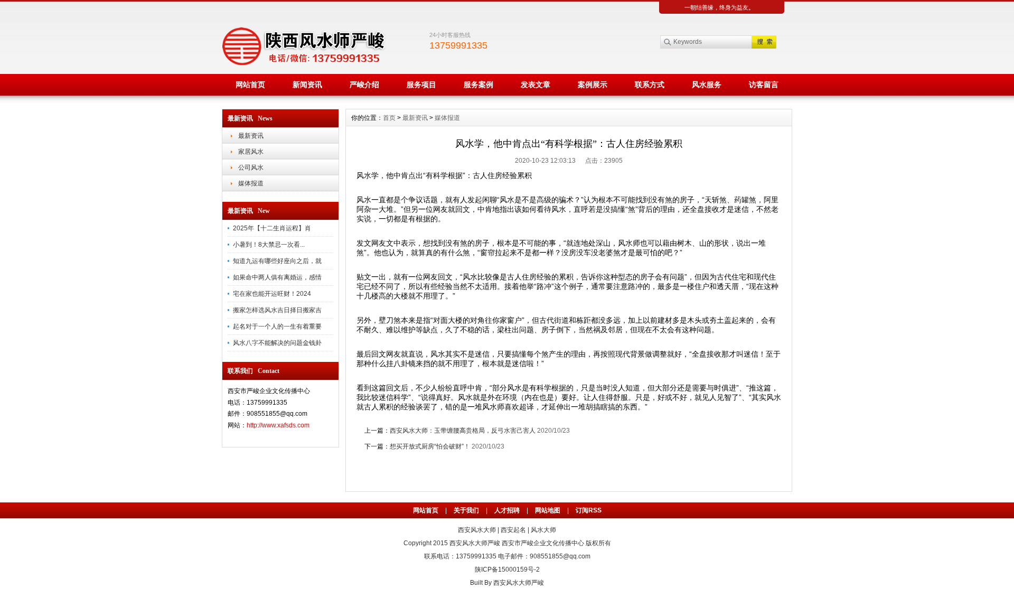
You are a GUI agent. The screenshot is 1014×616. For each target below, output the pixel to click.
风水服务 (706, 84)
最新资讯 (251, 135)
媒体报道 (251, 183)
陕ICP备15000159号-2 (507, 569)
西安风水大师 (477, 530)
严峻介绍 (364, 84)
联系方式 (649, 84)
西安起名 (513, 530)
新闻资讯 (307, 84)
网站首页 (250, 84)
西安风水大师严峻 (474, 543)
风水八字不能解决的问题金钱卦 (277, 343)
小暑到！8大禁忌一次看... (269, 244)
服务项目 (421, 84)
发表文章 (535, 84)
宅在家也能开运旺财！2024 (272, 293)
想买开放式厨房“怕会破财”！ (430, 446)
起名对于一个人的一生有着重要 (277, 326)
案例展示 (592, 84)
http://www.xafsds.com (278, 425)
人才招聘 (507, 510)
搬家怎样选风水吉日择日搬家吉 (277, 310)
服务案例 (478, 84)
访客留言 (763, 84)
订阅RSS (589, 510)
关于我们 (466, 510)
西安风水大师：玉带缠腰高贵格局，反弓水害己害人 (463, 430)
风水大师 (543, 530)
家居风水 (251, 151)
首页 (389, 118)
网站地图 (547, 510)
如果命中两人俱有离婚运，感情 (277, 277)
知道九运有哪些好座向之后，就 (277, 261)
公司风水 (251, 167)
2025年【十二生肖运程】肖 (272, 228)
